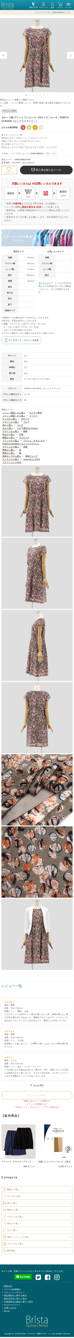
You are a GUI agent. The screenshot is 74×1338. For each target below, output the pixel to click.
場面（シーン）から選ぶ (18, 1237)
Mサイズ (25, 419)
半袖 (21, 434)
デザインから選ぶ (10, 422)
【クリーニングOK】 (12, 462)
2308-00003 (36, 153)
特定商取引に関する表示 (15, 1296)
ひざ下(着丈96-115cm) (27, 428)
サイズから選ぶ (9, 419)
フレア (26, 422)
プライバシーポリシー (14, 1292)
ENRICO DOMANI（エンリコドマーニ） (21, 444)
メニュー (68, 7)
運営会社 (8, 1286)
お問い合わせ (10, 1308)
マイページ (43, 283)
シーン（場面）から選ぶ (13, 413)
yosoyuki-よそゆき (31, 459)
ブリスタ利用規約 (12, 1289)
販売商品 (11, 1250)
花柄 (25, 447)
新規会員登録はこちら (61, 12)
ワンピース (24, 438)
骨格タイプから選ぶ (11, 456)
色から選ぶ (7, 425)
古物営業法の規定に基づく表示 (18, 1302)
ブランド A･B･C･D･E (34, 441)
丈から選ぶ (7, 428)
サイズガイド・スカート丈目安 (23, 340)
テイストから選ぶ (10, 459)
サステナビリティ (12, 1305)
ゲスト (44, 12)
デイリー (33, 416)
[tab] (27, 95)
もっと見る (38, 1085)
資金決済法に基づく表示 (15, 1299)
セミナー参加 (35, 413)
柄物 (25, 431)
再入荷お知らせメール (48, 170)
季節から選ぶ (8, 450)
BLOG (7, 1311)
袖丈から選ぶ (8, 434)
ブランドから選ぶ (10, 441)
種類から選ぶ (8, 438)
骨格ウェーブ (31, 456)
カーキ (20, 425)
